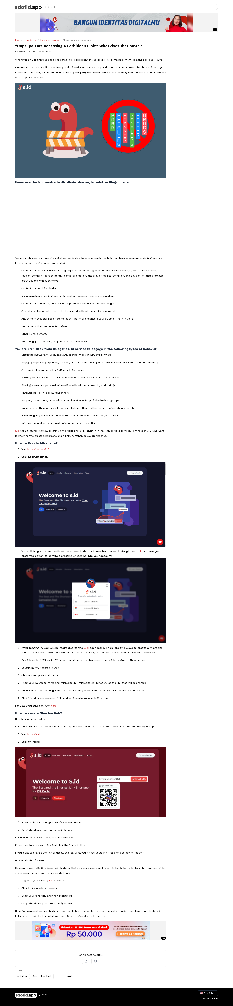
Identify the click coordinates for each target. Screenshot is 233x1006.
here (53, 705)
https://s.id (33, 734)
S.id (86, 647)
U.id (139, 551)
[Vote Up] (86, 961)
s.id (17, 430)
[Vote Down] (95, 961)
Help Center (30, 40)
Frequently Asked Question (49, 40)
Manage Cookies (210, 998)
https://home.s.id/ (38, 449)
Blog (17, 40)
